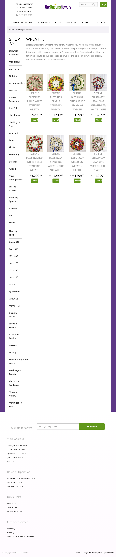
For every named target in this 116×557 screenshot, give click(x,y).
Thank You (14, 115)
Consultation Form (15, 404)
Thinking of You (14, 124)
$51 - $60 (13, 256)
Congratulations (15, 83)
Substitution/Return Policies (15, 361)
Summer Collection (21, 22)
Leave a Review (13, 325)
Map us (10, 461)
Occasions (42, 22)
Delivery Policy (13, 315)
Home (11, 30)
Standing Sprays (13, 199)
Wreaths (13, 168)
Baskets (13, 161)
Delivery (13, 345)
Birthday (13, 76)
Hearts (12, 215)
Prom (11, 140)
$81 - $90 (13, 277)
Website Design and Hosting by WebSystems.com (95, 552)
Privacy (12, 352)
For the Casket (12, 188)
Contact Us (99, 22)
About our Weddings (14, 383)
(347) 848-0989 (25, 15)
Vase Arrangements (15, 178)
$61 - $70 (13, 263)
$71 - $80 (13, 270)
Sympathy (71, 22)
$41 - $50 (13, 249)
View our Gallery (13, 394)
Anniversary (15, 69)
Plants (58, 22)
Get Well (13, 90)
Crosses (13, 208)
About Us (13, 298)
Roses (85, 22)
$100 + (12, 284)
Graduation (14, 133)
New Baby (14, 108)
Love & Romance (14, 99)
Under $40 (14, 242)
